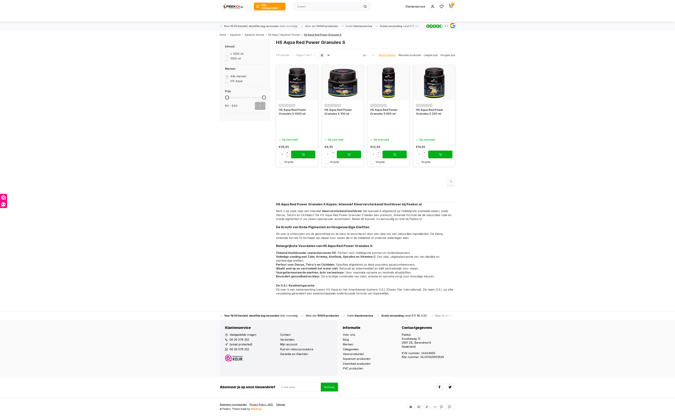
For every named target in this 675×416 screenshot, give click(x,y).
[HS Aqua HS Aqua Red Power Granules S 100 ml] (343, 82)
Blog (346, 339)
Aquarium (235, 34)
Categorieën (351, 349)
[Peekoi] (234, 6)
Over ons (349, 334)
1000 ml (235, 58)
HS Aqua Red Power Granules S (323, 34)
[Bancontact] (419, 407)
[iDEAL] (410, 407)
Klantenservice (415, 6)
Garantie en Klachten (294, 354)
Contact (285, 334)
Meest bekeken (387, 55)
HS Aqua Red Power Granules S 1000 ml (292, 111)
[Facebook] (439, 387)
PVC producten (353, 368)
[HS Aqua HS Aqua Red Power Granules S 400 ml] (388, 82)
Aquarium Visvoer (254, 34)
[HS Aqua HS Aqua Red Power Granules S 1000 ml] (297, 82)
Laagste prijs (431, 55)
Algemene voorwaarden (233, 404)
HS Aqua (236, 81)
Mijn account (288, 344)
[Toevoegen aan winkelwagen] (303, 154)
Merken (348, 344)
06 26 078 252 (239, 339)
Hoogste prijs (448, 55)
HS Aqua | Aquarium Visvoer (284, 34)
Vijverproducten (353, 354)
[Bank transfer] (435, 407)
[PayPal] (443, 407)
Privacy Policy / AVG (261, 404)
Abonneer (329, 387)
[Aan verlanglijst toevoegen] (312, 70)
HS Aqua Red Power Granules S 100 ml (338, 111)
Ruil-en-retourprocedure (296, 349)
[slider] (227, 97)
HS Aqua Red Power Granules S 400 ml (384, 111)
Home (223, 34)
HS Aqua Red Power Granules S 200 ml (429, 111)
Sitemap (280, 404)
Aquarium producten (357, 358)
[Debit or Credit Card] (451, 407)
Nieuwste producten (409, 55)
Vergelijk (288, 162)
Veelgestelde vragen (243, 334)
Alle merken (238, 76)
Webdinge (256, 409)
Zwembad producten (357, 363)
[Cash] (427, 407)
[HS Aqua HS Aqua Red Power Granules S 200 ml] (434, 82)
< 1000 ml (236, 54)
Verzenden (287, 339)
